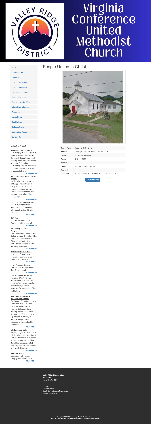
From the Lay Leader (20, 92)
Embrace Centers (18, 127)
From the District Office (21, 102)
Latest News (17, 117)
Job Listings (17, 122)
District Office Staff (19, 82)
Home (14, 67)
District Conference (19, 87)
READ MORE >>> (31, 173)
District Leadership (19, 97)
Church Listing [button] (93, 179)
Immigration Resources (21, 132)
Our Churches (17, 72)
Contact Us (16, 137)
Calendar (15, 77)
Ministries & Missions (20, 107)
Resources (16, 112)
